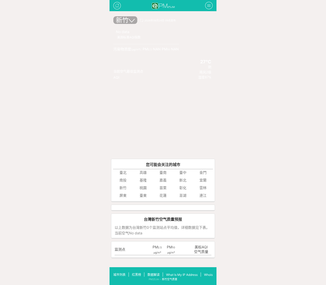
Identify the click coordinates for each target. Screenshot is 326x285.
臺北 (123, 172)
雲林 (203, 188)
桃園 (143, 188)
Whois (208, 275)
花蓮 (163, 195)
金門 (203, 172)
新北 (182, 180)
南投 (123, 180)
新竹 (122, 20)
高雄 (143, 172)
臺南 (163, 172)
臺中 (182, 172)
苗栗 (163, 188)
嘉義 (163, 180)
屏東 (123, 195)
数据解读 (153, 275)
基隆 (143, 180)
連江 (203, 195)
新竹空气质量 (169, 279)
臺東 (143, 195)
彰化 (182, 188)
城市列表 (119, 275)
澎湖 (182, 195)
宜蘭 (203, 180)
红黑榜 (136, 275)
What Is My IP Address (182, 275)
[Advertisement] (163, 120)
